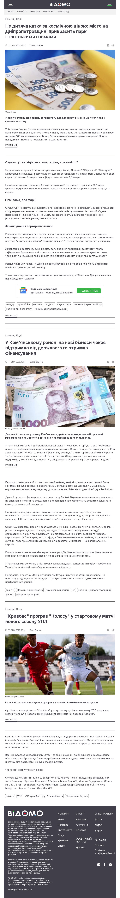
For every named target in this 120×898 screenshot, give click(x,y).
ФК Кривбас (32, 796)
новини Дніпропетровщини (51, 308)
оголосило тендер (93, 129)
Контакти (100, 839)
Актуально (82, 824)
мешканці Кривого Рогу (88, 304)
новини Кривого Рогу (19, 308)
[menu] (10, 4)
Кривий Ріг (23, 304)
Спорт (19, 609)
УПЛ (19, 796)
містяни (37, 304)
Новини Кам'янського (30, 590)
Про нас (99, 845)
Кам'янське (49, 11)
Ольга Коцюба (36, 45)
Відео (98, 825)
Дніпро (10, 11)
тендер (10, 304)
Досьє (80, 847)
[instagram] (98, 864)
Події (19, 18)
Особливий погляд (84, 840)
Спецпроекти (104, 813)
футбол (10, 796)
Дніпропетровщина (27, 594)
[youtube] (110, 864)
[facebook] (104, 864)
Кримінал (63, 840)
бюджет (49, 304)
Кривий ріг (22, 11)
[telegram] (113, 45)
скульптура (64, 304)
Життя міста (65, 829)
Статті (80, 813)
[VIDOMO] (60, 4)
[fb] (108, 45)
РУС (110, 4)
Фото (98, 819)
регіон (9, 594)
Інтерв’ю (81, 829)
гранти (10, 590)
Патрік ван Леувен (77, 796)
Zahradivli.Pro (59, 139)
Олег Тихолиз (36, 630)
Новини (9, 18)
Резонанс (81, 819)
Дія (73, 590)
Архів (98, 831)
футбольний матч (52, 796)
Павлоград (63, 11)
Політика (63, 824)
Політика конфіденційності (105, 852)
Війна (61, 819)
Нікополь (35, 11)
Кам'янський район (57, 590)
